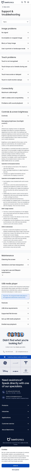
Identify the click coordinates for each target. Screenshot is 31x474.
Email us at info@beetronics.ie (14, 396)
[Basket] (25, 2)
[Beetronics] (8, 2)
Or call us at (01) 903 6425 (13, 391)
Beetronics (10, 438)
